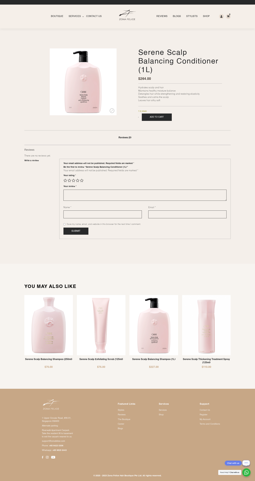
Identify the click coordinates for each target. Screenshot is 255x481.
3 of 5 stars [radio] (73, 180)
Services (75, 16)
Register (203, 415)
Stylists (192, 16)
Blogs (177, 16)
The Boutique (124, 419)
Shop (206, 16)
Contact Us (94, 16)
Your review (69, 186)
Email (152, 207)
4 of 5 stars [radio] (77, 180)
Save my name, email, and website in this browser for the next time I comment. (104, 224)
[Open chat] (246, 463)
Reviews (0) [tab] (124, 138)
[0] (228, 16)
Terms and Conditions (210, 424)
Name (67, 207)
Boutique (57, 16)
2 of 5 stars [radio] (69, 180)
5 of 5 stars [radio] (82, 180)
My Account (205, 419)
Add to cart (157, 117)
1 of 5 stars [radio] (65, 180)
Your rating (69, 175)
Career (121, 424)
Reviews (161, 16)
